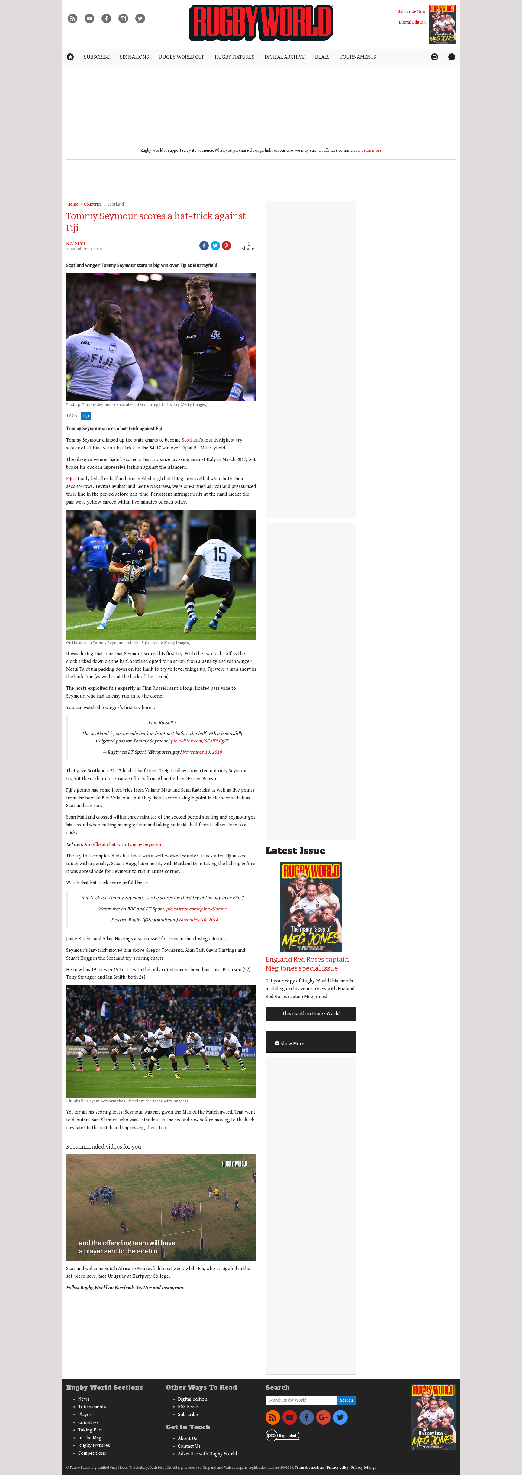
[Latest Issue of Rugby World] (442, 24)
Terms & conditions (309, 1468)
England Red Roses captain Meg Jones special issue (307, 963)
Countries (93, 204)
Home (72, 204)
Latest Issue (295, 850)
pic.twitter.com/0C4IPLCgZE (200, 741)
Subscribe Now (412, 11)
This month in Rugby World (311, 1013)
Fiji (86, 415)
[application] (161, 1207)
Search (346, 1400)
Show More (291, 1044)
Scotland (116, 204)
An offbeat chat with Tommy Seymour (123, 845)
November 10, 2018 (202, 752)
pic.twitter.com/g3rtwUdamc (196, 909)
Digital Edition (412, 22)
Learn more (372, 150)
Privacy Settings (363, 1468)
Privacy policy (338, 1468)
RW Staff (75, 243)
